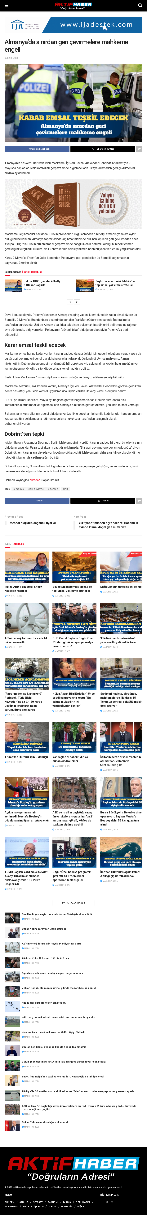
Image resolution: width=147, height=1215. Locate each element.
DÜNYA (67, 1202)
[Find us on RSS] (112, 1202)
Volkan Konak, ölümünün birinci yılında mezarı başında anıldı (59, 988)
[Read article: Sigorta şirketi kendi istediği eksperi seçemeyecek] (12, 976)
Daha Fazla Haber (73, 903)
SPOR (26, 1206)
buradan (35, 480)
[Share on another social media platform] (139, 149)
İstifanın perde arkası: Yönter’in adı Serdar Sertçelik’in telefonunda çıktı (120, 761)
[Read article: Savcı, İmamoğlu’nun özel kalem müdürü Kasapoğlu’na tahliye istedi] (12, 1080)
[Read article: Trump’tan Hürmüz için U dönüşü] (27, 737)
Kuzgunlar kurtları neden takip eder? (44, 1002)
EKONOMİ (52, 1202)
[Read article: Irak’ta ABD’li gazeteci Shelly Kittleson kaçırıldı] (13, 286)
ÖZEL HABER (83, 1202)
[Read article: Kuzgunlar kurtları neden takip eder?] (12, 1006)
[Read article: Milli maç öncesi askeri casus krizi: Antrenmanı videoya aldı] (12, 1021)
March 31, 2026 (33, 289)
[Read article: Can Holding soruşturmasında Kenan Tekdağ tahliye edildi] (12, 918)
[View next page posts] (77, 302)
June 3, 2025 (11, 57)
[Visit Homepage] (73, 6)
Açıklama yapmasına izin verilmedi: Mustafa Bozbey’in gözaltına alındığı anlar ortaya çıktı (27, 816)
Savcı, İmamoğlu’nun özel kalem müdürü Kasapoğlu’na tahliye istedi (63, 1076)
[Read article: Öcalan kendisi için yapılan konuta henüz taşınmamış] (12, 1050)
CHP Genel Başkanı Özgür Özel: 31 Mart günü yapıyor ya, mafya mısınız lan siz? (73, 642)
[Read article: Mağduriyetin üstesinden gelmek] (122, 567)
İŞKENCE (39, 1206)
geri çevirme (36, 489)
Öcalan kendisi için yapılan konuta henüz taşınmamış (54, 1047)
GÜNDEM (10, 1202)
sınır (65, 489)
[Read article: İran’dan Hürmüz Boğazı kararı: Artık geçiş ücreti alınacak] (122, 852)
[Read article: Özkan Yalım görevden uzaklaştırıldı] (12, 932)
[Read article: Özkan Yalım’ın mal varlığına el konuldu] (12, 1125)
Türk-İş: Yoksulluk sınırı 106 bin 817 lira (45, 958)
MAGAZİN (67, 1206)
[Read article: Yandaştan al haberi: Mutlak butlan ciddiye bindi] (74, 737)
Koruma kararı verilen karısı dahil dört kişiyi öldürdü (53, 1032)
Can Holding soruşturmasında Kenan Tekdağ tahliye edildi (57, 914)
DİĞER (80, 1206)
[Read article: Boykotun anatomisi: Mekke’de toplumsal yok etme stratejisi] (85, 286)
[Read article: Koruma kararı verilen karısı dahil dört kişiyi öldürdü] (12, 1036)
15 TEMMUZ (11, 1206)
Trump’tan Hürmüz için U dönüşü (26, 757)
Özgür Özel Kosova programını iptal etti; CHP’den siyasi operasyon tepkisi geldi (72, 876)
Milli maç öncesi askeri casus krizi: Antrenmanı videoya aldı (58, 1017)
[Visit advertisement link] (73, 27)
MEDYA (52, 1206)
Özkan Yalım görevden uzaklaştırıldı (44, 928)
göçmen (53, 489)
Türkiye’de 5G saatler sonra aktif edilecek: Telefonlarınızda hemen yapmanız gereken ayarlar (79, 1091)
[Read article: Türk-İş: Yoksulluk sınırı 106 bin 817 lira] (12, 962)
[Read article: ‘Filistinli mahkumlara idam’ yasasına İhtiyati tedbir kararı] (122, 618)
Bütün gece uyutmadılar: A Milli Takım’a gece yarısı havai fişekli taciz (64, 1061)
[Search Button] (140, 5)
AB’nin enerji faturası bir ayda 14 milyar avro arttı (52, 943)
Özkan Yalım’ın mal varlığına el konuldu (45, 1122)
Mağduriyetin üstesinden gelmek (121, 586)
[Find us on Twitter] (107, 1202)
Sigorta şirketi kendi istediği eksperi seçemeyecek (52, 973)
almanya (18, 489)
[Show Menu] (6, 5)
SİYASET (38, 1202)
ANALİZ (23, 1202)
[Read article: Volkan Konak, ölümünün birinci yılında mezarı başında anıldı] (12, 991)
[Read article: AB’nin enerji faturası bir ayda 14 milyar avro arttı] (27, 618)
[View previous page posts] (70, 302)
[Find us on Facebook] (101, 1202)
